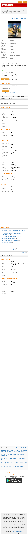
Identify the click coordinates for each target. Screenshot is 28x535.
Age (2, 40)
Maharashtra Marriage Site (7, 468)
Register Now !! (5, 79)
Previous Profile (15, 18)
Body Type (3, 52)
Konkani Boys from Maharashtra (9, 244)
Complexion (3, 51)
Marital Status (4, 43)
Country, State (4, 57)
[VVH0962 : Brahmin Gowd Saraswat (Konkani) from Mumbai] (14, 30)
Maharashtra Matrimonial (17, 466)
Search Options (9, 8)
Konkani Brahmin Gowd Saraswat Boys (10, 236)
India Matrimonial (19, 462)
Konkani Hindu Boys (6, 242)
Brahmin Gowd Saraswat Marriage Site (15, 451)
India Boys (3, 462)
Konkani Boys (4, 458)
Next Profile (23, 18)
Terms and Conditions (17, 531)
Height (2, 42)
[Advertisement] (14, 211)
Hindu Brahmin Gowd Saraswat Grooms (10, 246)
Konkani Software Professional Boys (10, 240)
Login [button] (20, 1)
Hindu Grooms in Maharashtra (8, 249)
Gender (3, 110)
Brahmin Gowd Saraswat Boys (7, 450)
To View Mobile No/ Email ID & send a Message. (12, 92)
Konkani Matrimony (13, 458)
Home (3, 8)
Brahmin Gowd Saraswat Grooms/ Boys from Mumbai (13, 230)
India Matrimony (10, 462)
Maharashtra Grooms (6, 466)
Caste (2, 48)
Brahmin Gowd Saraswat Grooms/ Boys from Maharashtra (11, 234)
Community (3, 49)
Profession (3, 54)
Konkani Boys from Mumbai (8, 238)
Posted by (3, 45)
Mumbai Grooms (5, 454)
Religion (2, 46)
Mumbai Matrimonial (14, 454)
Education (3, 55)
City (2, 58)
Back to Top (23, 252)
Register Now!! (5, 91)
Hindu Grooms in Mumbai (7, 248)
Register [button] (25, 1)
